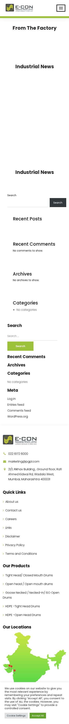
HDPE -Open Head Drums (23, 615)
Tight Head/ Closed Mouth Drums (29, 575)
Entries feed (15, 405)
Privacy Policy (15, 545)
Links (8, 528)
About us (11, 502)
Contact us (13, 510)
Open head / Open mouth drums (29, 584)
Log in (11, 399)
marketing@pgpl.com (23, 461)
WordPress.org (17, 416)
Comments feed (19, 410)
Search (11, 195)
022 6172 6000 (18, 454)
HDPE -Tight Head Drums (22, 606)
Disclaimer (12, 536)
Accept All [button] (38, 715)
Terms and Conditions (21, 554)
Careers (11, 519)
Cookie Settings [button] (16, 715)
